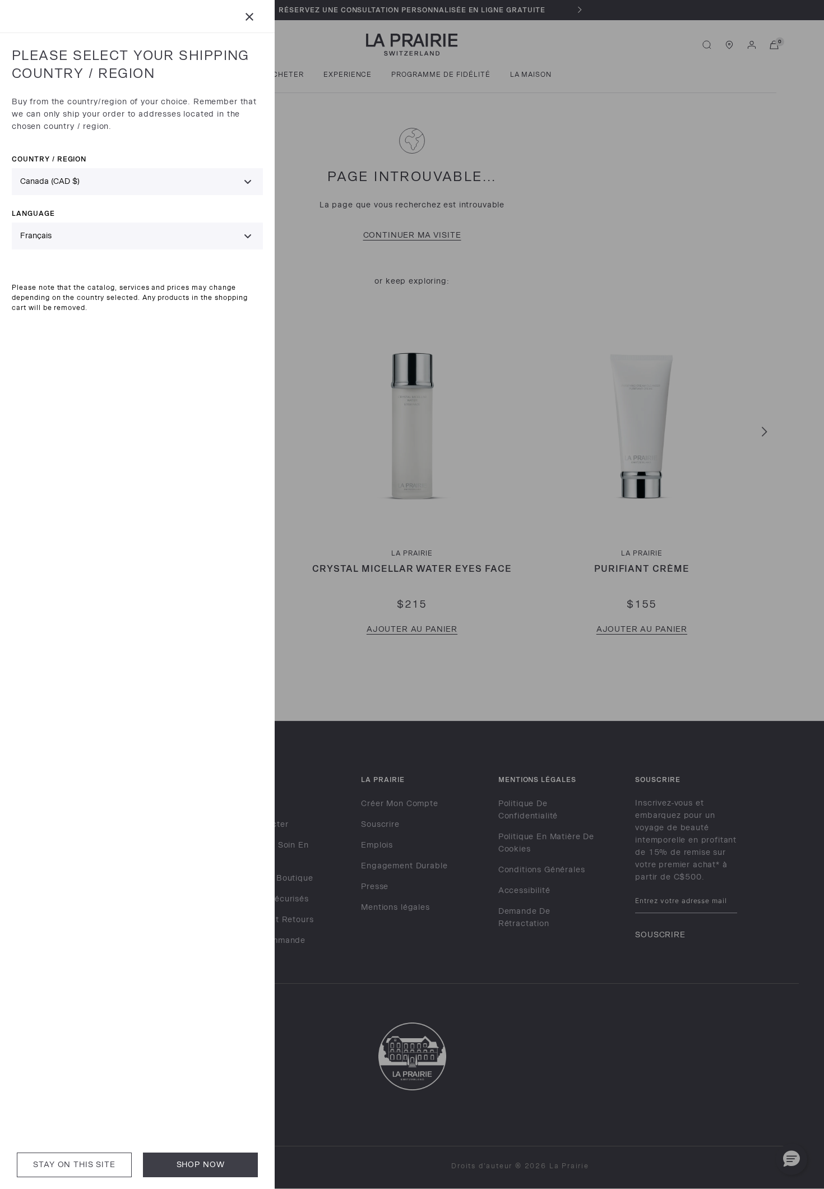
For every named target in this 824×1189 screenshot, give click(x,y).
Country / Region (49, 159)
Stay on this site (74, 1164)
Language (33, 213)
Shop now (201, 1164)
